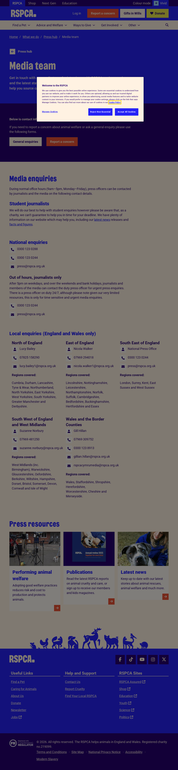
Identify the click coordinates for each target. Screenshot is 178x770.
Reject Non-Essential (100, 112)
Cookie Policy (115, 102)
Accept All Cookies (127, 112)
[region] (90, 99)
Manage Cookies (50, 111)
